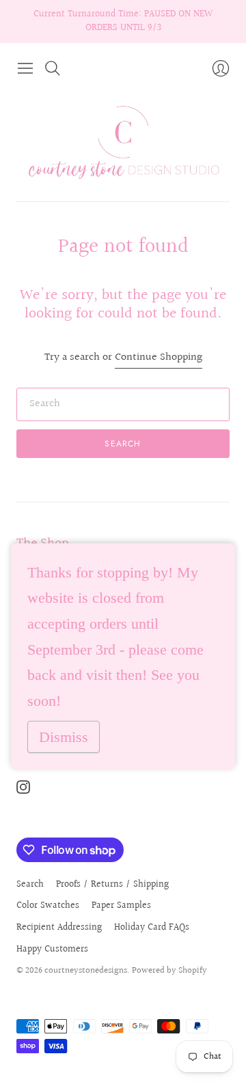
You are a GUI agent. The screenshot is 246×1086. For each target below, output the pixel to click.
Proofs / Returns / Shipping (112, 884)
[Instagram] (23, 790)
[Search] (53, 68)
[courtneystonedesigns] (123, 141)
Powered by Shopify (169, 970)
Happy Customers (52, 949)
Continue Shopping (158, 358)
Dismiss (63, 736)
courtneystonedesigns (85, 970)
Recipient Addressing (59, 927)
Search (123, 444)
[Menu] (25, 68)
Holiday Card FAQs (151, 927)
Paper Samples (121, 905)
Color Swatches (47, 905)
